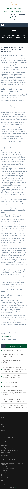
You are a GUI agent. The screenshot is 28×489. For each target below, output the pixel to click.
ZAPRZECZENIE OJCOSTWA (11, 382)
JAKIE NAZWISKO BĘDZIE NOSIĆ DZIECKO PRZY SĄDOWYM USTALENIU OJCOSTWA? (14, 393)
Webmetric (16, 487)
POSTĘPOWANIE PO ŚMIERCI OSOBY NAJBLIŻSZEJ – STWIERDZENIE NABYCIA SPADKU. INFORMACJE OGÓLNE (15, 369)
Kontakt (2, 426)
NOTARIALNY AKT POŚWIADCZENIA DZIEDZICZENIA (13, 355)
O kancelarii (3, 434)
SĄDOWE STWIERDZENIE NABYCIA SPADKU (13, 362)
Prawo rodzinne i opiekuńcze (7, 448)
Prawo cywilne (4, 447)
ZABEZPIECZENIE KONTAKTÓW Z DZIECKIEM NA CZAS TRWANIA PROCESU (15, 407)
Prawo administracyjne (6, 452)
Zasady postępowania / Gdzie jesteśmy (10, 437)
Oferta (2, 422)
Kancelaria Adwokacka (7, 336)
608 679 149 (15, 16)
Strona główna (6, 35)
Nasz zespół (3, 435)
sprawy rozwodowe (7, 57)
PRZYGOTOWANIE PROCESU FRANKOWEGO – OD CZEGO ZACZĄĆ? (14, 400)
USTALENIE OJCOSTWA (10, 386)
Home (2, 421)
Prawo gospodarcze (5, 454)
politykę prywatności (21, 486)
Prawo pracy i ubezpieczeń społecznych (10, 450)
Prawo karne (4, 445)
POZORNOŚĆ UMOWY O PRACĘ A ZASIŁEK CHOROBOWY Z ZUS (12, 377)
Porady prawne (4, 455)
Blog (13, 35)
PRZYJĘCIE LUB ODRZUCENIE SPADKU (14, 350)
